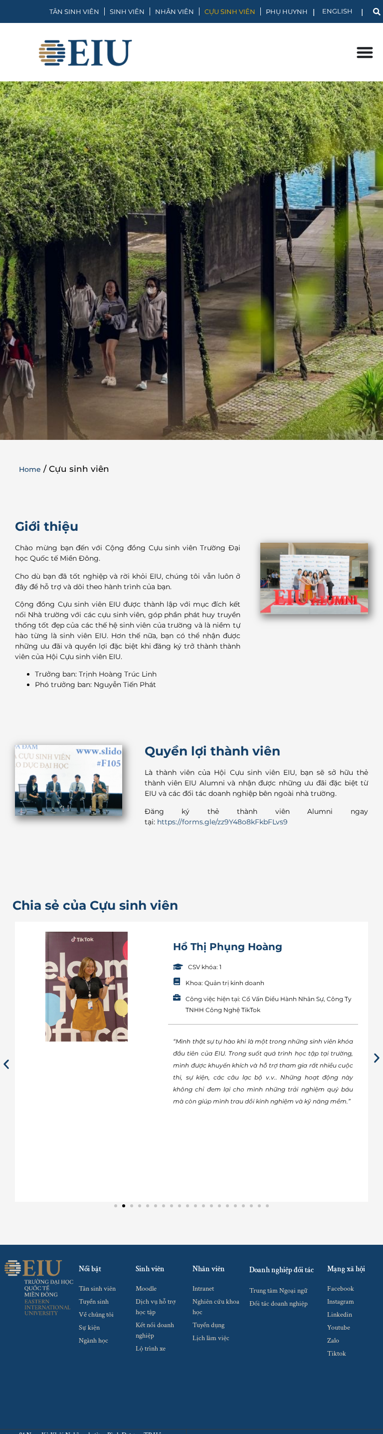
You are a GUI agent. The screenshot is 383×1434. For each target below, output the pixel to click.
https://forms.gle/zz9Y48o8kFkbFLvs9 (222, 821)
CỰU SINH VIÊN (229, 11)
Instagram (340, 1301)
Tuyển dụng (208, 1325)
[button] (6, 1064)
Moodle (146, 1288)
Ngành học (93, 1340)
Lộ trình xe (151, 1348)
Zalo (333, 1340)
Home (30, 469)
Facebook (340, 1288)
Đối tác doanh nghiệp (278, 1303)
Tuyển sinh (94, 1301)
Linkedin (339, 1314)
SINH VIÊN (127, 11)
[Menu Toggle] (365, 52)
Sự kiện (89, 1327)
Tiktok (336, 1353)
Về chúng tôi (96, 1314)
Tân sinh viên (97, 1288)
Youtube (338, 1327)
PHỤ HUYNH (287, 11)
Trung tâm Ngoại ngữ (278, 1290)
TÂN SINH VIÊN (74, 11)
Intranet (203, 1288)
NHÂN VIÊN (174, 11)
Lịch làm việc (210, 1338)
